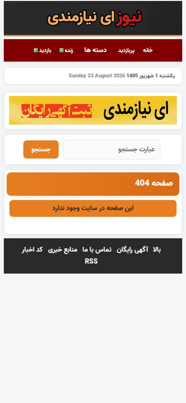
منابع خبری (62, 249)
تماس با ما (97, 249)
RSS (91, 261)
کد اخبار (32, 249)
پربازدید (126, 50)
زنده (68, 50)
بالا (157, 249)
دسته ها (95, 50)
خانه (148, 50)
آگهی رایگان (132, 249)
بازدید (44, 50)
